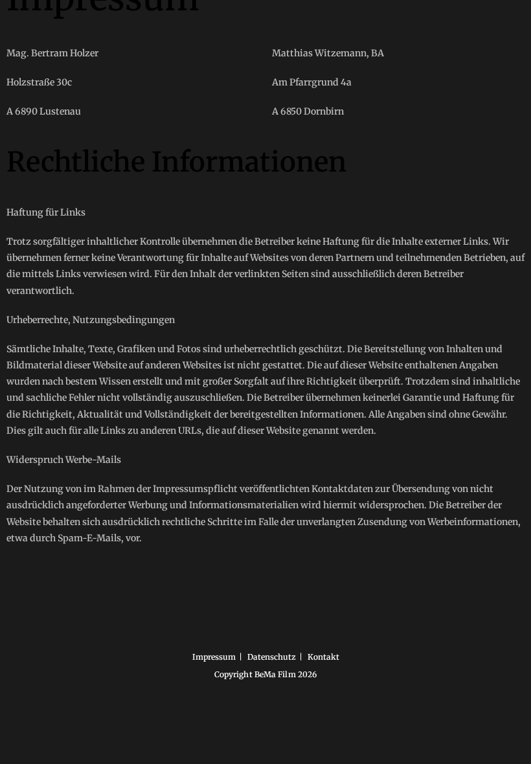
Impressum (214, 657)
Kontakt (323, 657)
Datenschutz (271, 657)
